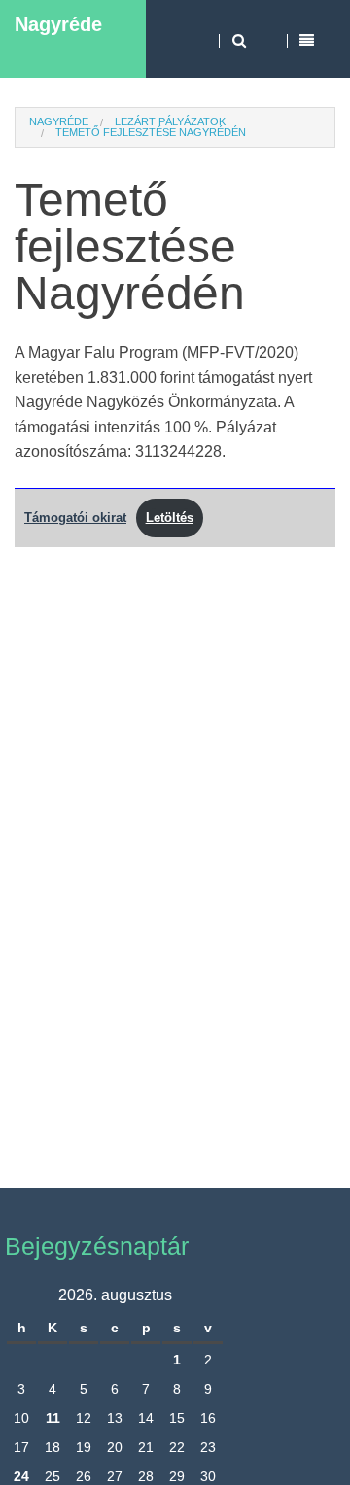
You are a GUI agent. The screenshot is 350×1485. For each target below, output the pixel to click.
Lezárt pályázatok (170, 121)
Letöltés (169, 517)
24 (21, 1476)
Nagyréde (58, 24)
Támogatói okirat (75, 517)
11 (53, 1418)
